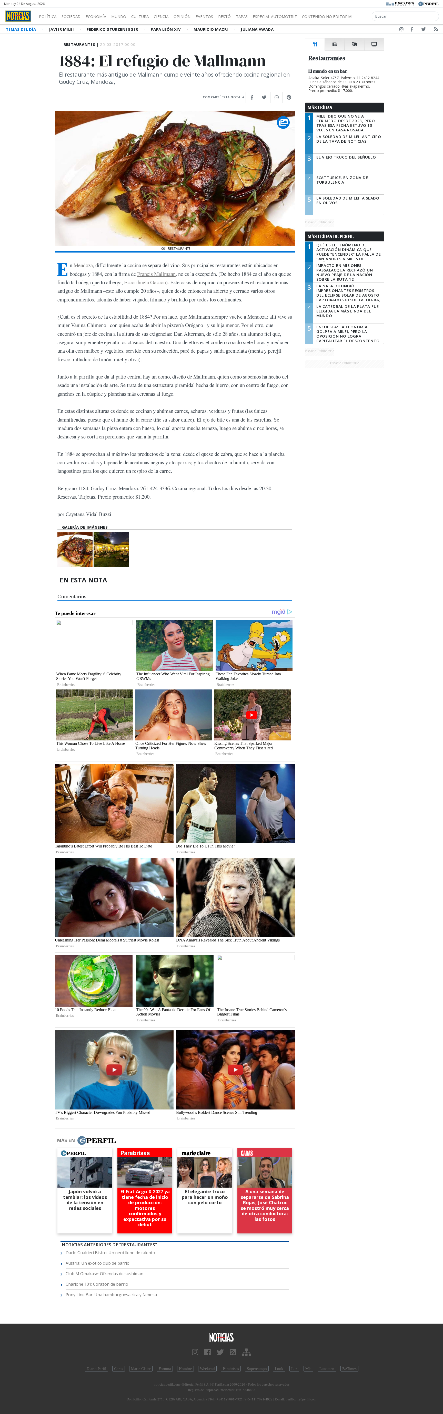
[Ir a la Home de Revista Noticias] (18, 16)
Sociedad (71, 16)
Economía (96, 16)
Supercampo (257, 1369)
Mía (308, 1369)
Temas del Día (21, 29)
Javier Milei (62, 29)
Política (47, 16)
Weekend (207, 1369)
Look (279, 1369)
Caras (118, 1369)
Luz (294, 1369)
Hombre (185, 1369)
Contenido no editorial (327, 16)
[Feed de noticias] (436, 30)
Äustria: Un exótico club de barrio (97, 1263)
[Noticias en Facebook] (412, 30)
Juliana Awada (257, 29)
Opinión (182, 16)
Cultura (140, 16)
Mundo (118, 16)
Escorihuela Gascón (145, 282)
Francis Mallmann (156, 273)
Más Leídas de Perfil (331, 236)
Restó (224, 16)
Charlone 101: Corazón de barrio (97, 1284)
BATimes (349, 1369)
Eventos (204, 16)
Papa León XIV (166, 29)
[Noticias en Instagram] (401, 30)
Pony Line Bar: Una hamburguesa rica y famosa (111, 1294)
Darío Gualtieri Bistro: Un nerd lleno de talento (110, 1252)
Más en (66, 1140)
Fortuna (165, 1369)
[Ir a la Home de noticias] (221, 1337)
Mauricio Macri (211, 29)
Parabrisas (231, 1369)
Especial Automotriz (275, 16)
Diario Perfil (96, 1369)
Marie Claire (141, 1369)
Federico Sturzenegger (113, 29)
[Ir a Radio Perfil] (401, 3)
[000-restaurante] (111, 549)
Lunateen (326, 1369)
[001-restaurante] (75, 549)
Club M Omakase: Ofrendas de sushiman (104, 1273)
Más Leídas (320, 107)
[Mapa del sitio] (246, 1352)
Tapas (242, 16)
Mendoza (83, 265)
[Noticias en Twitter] (423, 30)
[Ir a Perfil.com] (428, 3)
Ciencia (161, 16)
